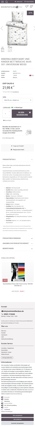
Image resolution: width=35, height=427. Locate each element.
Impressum (4, 335)
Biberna (15, 77)
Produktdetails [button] (9, 159)
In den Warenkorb (22, 113)
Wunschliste (8, 120)
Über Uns (3, 330)
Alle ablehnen (18, 419)
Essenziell (6, 397)
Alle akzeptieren (17, 415)
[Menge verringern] (9, 116)
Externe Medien (8, 403)
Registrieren (30, 1)
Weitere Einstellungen (6, 411)
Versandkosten (15, 91)
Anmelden (19, 1)
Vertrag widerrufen (7, 357)
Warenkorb (4, 352)
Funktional (7, 409)
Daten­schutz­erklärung (7, 339)
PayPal (6, 407)
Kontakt (3, 333)
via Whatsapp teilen (9, 138)
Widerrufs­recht (5, 354)
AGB (2, 337)
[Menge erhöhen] (9, 112)
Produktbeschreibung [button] (12, 238)
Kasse (9, 352)
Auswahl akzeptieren (17, 423)
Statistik (6, 399)
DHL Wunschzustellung (10, 405)
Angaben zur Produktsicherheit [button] (16, 243)
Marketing (7, 401)
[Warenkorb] (31, 6)
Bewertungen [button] (8, 248)
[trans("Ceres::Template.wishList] (26, 6)
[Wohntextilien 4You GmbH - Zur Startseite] (11, 7)
